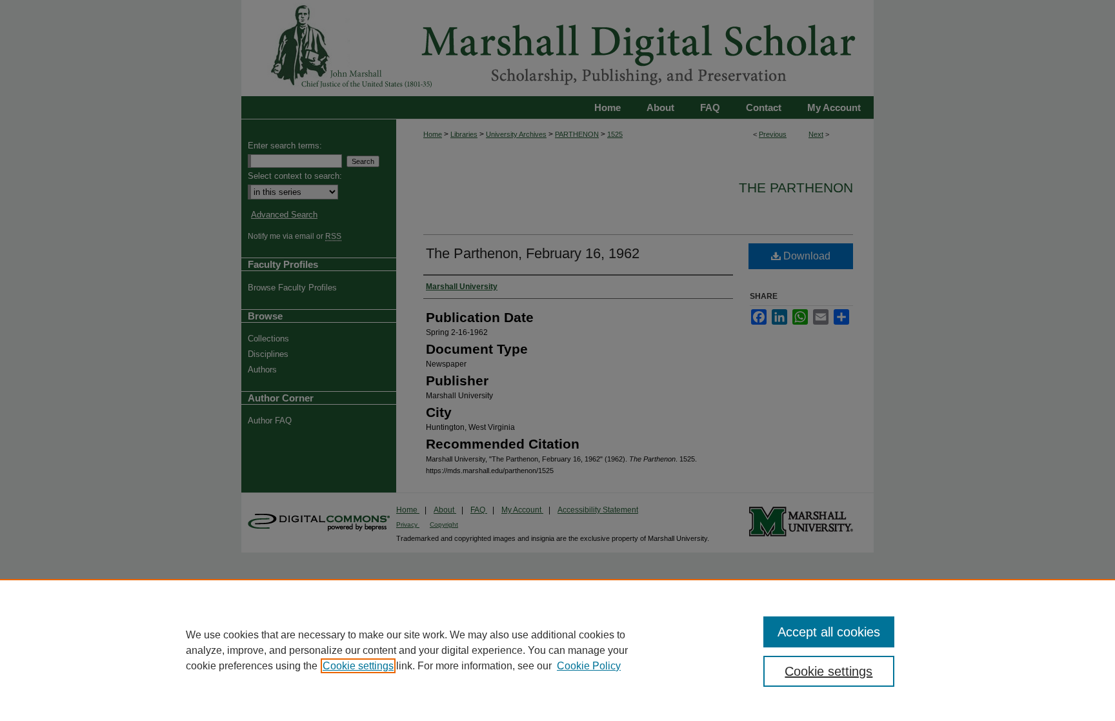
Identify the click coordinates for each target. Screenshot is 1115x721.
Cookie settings (358, 665)
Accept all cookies (829, 632)
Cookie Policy (589, 665)
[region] (557, 650)
